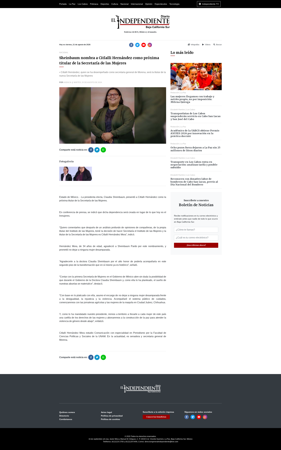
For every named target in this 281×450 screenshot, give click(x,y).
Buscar (219, 45)
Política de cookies (110, 419)
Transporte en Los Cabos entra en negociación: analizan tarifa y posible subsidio (194, 164)
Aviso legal (106, 412)
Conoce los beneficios (156, 417)
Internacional (137, 4)
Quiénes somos (67, 412)
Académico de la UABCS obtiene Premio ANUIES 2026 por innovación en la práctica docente (195, 133)
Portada (63, 4)
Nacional (124, 4)
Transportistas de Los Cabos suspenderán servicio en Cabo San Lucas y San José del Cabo (196, 116)
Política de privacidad (112, 416)
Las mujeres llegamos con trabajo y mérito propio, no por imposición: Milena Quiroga (192, 99)
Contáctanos (65, 419)
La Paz (72, 4)
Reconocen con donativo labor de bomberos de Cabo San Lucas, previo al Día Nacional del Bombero (194, 181)
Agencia (67, 82)
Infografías (195, 45)
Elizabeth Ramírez (178, 110)
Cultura (114, 4)
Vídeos (207, 45)
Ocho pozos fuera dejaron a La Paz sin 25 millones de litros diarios (195, 149)
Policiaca (94, 4)
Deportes (105, 4)
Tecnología (174, 4)
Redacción (175, 93)
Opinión (148, 4)
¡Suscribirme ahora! (196, 245)
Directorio (64, 416)
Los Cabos (83, 4)
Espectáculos (161, 4)
